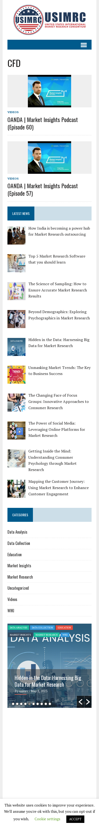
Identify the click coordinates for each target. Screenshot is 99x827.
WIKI (10, 611)
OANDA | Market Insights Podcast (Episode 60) (42, 123)
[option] (49, 666)
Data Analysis (17, 532)
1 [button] (13, 703)
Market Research (20, 577)
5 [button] (29, 703)
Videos (13, 112)
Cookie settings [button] (47, 818)
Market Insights (19, 566)
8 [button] (41, 703)
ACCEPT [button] (75, 819)
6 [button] (33, 703)
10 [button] (49, 703)
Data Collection (18, 543)
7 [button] (37, 703)
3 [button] (21, 703)
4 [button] (25, 703)
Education (14, 554)
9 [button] (45, 703)
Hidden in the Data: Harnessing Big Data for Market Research (48, 681)
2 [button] (17, 703)
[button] (80, 702)
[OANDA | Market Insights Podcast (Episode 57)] (49, 170)
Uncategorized (18, 588)
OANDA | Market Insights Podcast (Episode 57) (42, 189)
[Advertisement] (47, 748)
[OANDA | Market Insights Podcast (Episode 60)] (49, 104)
